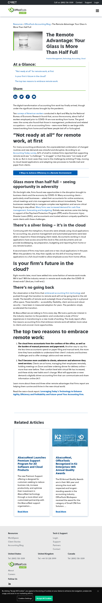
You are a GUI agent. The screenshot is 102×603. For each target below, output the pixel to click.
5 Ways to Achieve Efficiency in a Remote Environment (45, 172)
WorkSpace (13, 537)
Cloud (83, 58)
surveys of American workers (30, 113)
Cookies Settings (25, 598)
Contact (79, 2)
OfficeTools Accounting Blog (37, 24)
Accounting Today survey (24, 152)
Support (88, 2)
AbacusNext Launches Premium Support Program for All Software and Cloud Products (32, 463)
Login (96, 2)
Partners (57, 545)
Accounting (76, 58)
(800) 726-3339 (18, 558)
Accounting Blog (16, 545)
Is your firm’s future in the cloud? (30, 76)
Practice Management (54, 58)
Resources (18, 24)
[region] (51, 595)
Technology (67, 58)
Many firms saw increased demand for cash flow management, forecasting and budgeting (46, 209)
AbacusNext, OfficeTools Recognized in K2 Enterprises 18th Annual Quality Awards (66, 465)
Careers (11, 574)
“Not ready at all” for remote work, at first (34, 71)
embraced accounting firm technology (63, 292)
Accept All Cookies (44, 598)
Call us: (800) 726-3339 (63, 2)
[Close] (98, 591)
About (11, 570)
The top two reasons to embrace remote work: (36, 81)
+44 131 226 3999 (48, 558)
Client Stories (14, 541)
